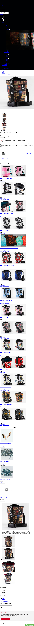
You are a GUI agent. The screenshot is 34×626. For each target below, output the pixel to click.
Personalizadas (8, 28)
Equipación (5, 57)
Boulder (7, 51)
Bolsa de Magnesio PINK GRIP (6, 178)
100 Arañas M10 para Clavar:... (6, 479)
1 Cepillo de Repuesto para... (5, 443)
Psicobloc (7, 50)
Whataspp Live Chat (30, 625)
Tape (6, 55)
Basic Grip (7, 53)
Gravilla (7, 26)
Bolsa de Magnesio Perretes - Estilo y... (7, 265)
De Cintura (7, 29)
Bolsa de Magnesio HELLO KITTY (6, 213)
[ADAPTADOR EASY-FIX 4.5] (3, 154)
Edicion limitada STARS (4, 282)
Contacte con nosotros (5, 601)
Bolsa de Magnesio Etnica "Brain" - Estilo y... (8, 421)
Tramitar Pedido (2, 11)
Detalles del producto (5, 158)
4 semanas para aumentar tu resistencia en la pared (9, 615)
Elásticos (7, 59)
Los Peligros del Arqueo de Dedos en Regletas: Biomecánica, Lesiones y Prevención (14, 614)
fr (2, 3)
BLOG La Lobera (4, 65)
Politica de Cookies (5, 600)
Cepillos (7, 56)
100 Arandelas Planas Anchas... (6, 497)
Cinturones (7, 63)
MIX (6, 24)
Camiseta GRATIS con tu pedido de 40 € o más (9, 248)
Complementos (6, 54)
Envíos (3, 598)
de (2, 5)
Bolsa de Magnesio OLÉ (4, 369)
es (2, 2)
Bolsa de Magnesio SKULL (5, 230)
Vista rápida (2, 446)
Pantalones (7, 62)
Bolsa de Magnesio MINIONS (5, 387)
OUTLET (5, 64)
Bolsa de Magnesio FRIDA (5, 317)
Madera (7, 60)
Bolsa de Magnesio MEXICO (5, 352)
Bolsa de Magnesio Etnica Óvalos (6, 404)
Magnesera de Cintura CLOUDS (6, 300)
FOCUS (7, 23)
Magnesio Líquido (6, 52)
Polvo (6, 25)
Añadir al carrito (3, 137)
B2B (2, 69)
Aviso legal (3, 599)
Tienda (3, 22)
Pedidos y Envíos (6, 68)
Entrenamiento (6, 58)
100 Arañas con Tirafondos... (5, 461)
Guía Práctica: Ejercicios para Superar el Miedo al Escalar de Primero (12, 616)
